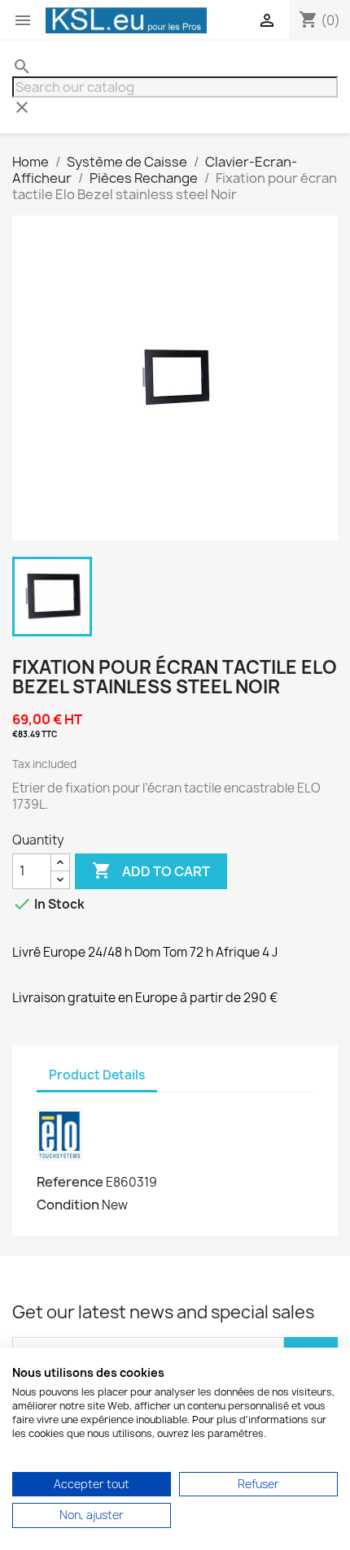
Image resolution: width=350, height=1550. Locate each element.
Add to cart (151, 870)
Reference (70, 1182)
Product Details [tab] (97, 1074)
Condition (68, 1204)
